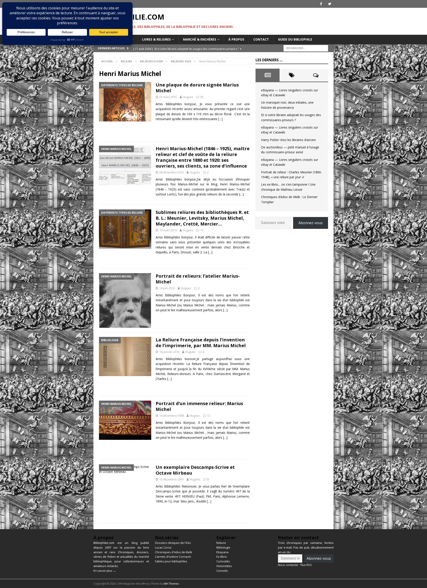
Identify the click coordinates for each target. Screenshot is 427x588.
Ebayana (222, 552)
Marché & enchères (199, 39)
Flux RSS (306, 565)
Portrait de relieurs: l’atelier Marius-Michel (198, 279)
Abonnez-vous (310, 222)
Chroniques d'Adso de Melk (173, 552)
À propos (236, 39)
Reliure (126, 61)
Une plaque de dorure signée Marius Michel (197, 88)
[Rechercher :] (306, 48)
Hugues (188, 97)
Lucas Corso (163, 547)
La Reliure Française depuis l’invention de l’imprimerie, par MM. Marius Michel (201, 342)
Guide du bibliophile (295, 39)
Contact (261, 39)
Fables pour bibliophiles (171, 561)
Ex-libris (221, 557)
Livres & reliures (156, 39)
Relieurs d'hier (151, 61)
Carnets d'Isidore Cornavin (173, 557)
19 (201, 230)
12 (208, 416)
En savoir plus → (104, 571)
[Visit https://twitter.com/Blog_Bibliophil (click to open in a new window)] (330, 4)
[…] (220, 119)
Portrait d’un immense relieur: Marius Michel (199, 406)
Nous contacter (288, 565)
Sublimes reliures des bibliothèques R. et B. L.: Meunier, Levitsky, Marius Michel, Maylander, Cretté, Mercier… (202, 218)
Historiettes (224, 566)
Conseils (222, 571)
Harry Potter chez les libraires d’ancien (288, 140)
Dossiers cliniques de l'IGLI (173, 543)
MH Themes (171, 584)
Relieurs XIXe (181, 61)
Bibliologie (223, 547)
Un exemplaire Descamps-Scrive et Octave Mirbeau (195, 470)
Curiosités (223, 561)
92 (201, 97)
